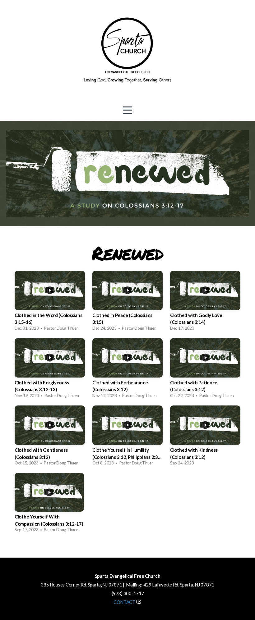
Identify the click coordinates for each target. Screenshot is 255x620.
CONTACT (124, 602)
